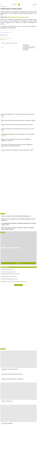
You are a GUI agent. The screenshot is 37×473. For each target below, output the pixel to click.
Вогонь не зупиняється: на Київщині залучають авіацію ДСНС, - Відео (17, 150)
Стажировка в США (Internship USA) (9, 369)
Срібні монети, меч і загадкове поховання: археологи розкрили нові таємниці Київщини (17, 228)
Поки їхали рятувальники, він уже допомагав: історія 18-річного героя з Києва (17, 129)
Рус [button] (33, 4)
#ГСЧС (10, 32)
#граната (7, 32)
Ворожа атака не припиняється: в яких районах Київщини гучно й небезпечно (18, 219)
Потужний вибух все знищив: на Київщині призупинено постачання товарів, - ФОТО (18, 224)
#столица (4, 32)
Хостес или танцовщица (6, 423)
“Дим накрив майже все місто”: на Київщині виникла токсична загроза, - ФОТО (18, 115)
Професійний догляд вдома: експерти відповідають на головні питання (17, 134)
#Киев (1, 32)
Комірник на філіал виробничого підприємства (12, 379)
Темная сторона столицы (10, 248)
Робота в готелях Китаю (6, 401)
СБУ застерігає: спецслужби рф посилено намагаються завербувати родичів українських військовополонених (16, 145)
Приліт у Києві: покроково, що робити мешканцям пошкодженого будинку (18, 120)
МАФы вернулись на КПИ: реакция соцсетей (18, 17)
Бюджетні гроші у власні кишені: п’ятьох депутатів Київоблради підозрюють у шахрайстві (16, 140)
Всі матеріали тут (18, 263)
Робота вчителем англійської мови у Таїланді (11, 374)
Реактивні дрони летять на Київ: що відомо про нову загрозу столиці (17, 124)
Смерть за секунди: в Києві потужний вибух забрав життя (16, 216)
